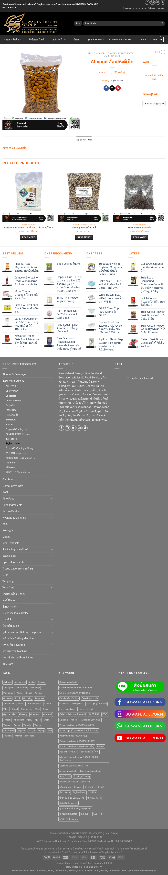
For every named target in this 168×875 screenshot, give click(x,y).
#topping (7, 736)
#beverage (35, 687)
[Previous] (2, 207)
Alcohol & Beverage (14, 374)
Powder (9, 424)
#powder (27, 725)
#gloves (46, 709)
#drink (20, 703)
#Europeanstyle (33, 703)
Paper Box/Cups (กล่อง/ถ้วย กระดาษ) (76, 725)
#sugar (32, 730)
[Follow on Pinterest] (85, 428)
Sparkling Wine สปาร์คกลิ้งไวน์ (73, 765)
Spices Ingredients (13, 562)
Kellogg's (7, 530)
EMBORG (11, 410)
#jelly (29, 720)
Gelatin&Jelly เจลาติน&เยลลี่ (72, 714)
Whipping (8, 581)
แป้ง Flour (11, 467)
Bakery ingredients (120, 53)
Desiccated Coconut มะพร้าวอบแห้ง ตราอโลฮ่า (28, 227)
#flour (6, 709)
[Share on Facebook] (106, 88)
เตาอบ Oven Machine (14, 651)
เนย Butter (11, 462)
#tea (50, 730)
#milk (46, 720)
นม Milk (6, 619)
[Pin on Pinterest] (118, 88)
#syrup (41, 730)
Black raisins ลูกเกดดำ (139, 227)
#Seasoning (9, 730)
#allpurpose (20, 682)
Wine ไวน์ (8, 587)
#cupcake (39, 698)
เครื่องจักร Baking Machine (18, 638)
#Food (15, 709)
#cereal (38, 693)
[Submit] (162, 23)
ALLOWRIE (11, 386)
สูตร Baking (94, 39)
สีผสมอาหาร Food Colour (19, 458)
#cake (29, 693)
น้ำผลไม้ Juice (10, 625)
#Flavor (47, 703)
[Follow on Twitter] (73, 428)
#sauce (37, 725)
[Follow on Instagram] (152, 2)
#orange (7, 725)
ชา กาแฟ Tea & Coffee (15, 613)
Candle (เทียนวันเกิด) (69, 698)
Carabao (7, 479)
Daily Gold (11, 405)
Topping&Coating (14, 429)
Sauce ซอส (9, 555)
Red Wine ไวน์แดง (67, 751)
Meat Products (10, 543)
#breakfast (8, 693)
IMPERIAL (11, 419)
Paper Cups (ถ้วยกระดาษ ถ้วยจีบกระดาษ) (78, 730)
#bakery (41, 682)
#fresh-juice (26, 709)
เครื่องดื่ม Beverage (13, 644)
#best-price (8, 687)
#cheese (7, 698)
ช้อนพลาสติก (10, 606)
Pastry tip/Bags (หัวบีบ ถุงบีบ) (73, 736)
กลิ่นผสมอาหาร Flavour (18, 434)
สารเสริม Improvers (16, 453)
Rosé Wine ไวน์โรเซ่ (89, 751)
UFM (5, 574)
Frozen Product (11, 511)
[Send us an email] (157, 2)
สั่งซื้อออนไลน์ (36, 39)
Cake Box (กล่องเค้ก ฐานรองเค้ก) (74, 693)
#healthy (23, 714)
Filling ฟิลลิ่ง (12, 415)
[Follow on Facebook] (147, 2)
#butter (20, 693)
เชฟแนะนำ (57, 39)
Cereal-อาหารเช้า (12, 486)
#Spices (21, 730)
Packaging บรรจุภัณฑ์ (15, 549)
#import (6, 720)
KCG (5, 524)
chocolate (29, 736)
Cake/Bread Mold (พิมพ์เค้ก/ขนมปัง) (75, 687)
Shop (101, 53)
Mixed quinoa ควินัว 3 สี (84, 227)
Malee (6, 536)
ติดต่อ (77, 39)
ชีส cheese (11, 438)
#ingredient (19, 720)
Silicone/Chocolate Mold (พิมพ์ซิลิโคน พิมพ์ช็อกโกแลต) (79, 759)
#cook (17, 698)
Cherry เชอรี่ (12, 390)
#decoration (8, 703)
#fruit (37, 709)
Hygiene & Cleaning (14, 517)
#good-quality (9, 714)
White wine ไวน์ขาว (68, 781)
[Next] (165, 207)
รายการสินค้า (11, 39)
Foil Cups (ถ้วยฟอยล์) (96, 703)
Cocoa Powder (13, 400)
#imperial (47, 714)
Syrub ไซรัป (65, 776)
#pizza (17, 725)
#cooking (27, 698)
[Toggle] (52, 381)
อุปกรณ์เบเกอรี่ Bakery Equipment (22, 632)
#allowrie (7, 682)
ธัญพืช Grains (112, 56)
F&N (5, 492)
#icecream (35, 714)
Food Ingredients (12, 505)
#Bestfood (22, 687)
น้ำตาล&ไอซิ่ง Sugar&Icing (19, 448)
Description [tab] (84, 140)
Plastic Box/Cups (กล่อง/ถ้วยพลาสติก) (77, 741)
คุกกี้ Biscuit (9, 600)
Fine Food (8, 498)
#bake (31, 682)
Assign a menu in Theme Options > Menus (143, 8)
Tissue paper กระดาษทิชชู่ (17, 568)
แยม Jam (7, 664)
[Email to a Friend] (112, 88)
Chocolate (11, 395)
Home (91, 53)
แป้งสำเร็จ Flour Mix (16, 472)
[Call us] (163, 2)
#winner (18, 736)
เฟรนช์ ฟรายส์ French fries (17, 657)
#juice (38, 720)
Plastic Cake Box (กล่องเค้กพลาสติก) (76, 746)
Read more (28, 237)
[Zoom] (7, 126)
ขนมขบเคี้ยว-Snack (13, 594)
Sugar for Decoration (90, 771)
